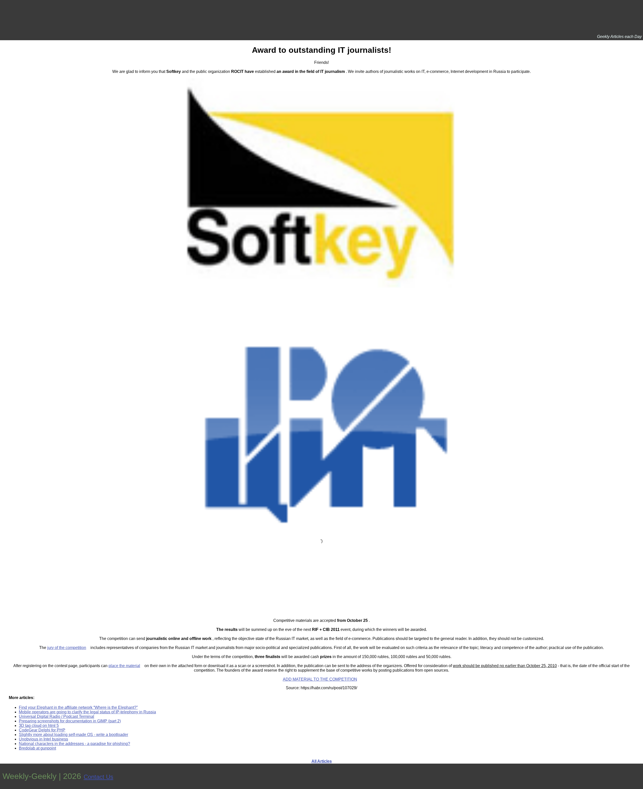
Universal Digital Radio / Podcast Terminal (56, 716)
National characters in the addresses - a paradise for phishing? (74, 743)
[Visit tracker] (638, 776)
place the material (124, 666)
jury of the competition (66, 647)
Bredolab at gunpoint (37, 748)
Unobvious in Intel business (43, 739)
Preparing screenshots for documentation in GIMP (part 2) (70, 721)
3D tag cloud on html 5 (39, 725)
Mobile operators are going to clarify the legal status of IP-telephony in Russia (87, 712)
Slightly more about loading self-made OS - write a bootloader (73, 734)
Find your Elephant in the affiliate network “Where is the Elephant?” (78, 707)
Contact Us (98, 776)
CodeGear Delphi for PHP (42, 730)
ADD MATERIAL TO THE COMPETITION (320, 679)
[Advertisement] (321, 578)
